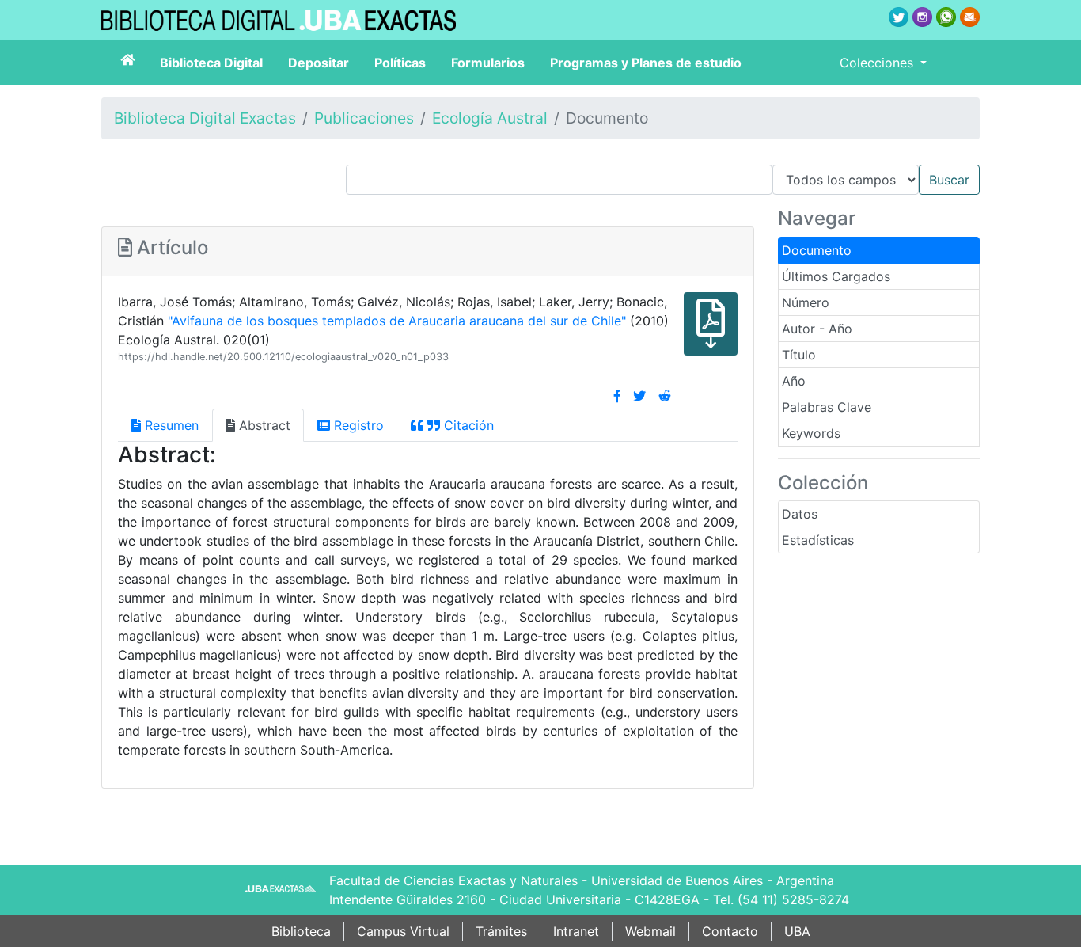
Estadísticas (818, 540)
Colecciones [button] (878, 62)
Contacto (730, 931)
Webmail (650, 931)
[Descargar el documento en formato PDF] (710, 335)
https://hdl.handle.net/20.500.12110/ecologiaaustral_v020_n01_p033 (283, 357)
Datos (799, 514)
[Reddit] (664, 396)
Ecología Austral (490, 117)
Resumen (170, 425)
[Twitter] (639, 396)
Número (805, 302)
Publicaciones (364, 117)
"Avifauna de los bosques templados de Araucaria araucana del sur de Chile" (397, 321)
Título (799, 355)
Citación (467, 425)
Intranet (576, 931)
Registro (357, 425)
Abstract (262, 425)
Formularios (488, 62)
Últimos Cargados (836, 276)
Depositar (318, 62)
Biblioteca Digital (211, 62)
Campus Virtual (403, 931)
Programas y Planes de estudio (646, 62)
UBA (797, 931)
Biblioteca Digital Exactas (205, 117)
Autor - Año (817, 329)
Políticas (400, 62)
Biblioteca (301, 931)
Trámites (501, 931)
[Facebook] (617, 396)
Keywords (811, 433)
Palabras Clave (826, 407)
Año (794, 381)
